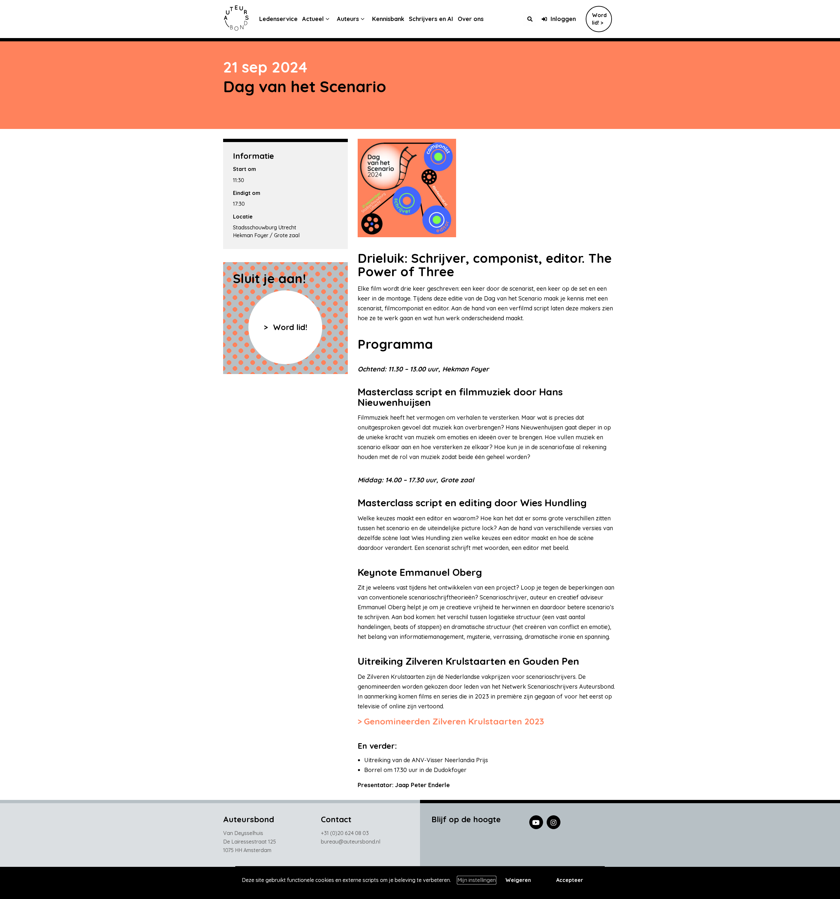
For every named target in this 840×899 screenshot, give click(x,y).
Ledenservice (278, 19)
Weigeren (518, 880)
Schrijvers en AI (431, 19)
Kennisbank (388, 19)
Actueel (313, 19)
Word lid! (289, 327)
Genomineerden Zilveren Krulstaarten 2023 (454, 721)
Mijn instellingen (476, 880)
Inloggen (563, 19)
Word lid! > (599, 19)
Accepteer (569, 880)
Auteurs (348, 19)
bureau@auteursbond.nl (350, 841)
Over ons (471, 19)
